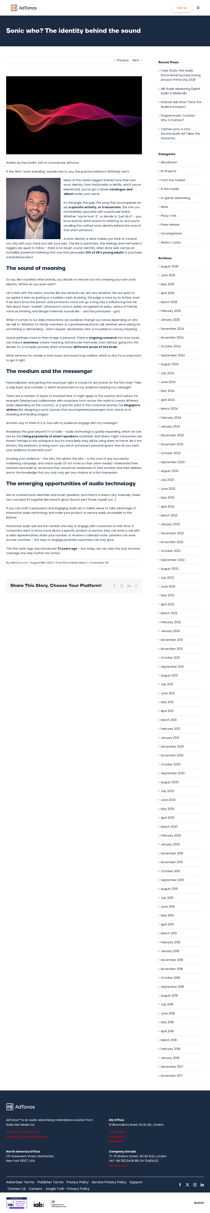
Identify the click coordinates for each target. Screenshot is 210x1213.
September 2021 (172, 667)
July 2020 (167, 791)
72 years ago (67, 549)
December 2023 (172, 435)
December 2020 (172, 747)
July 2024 (167, 373)
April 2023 (167, 507)
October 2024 (171, 346)
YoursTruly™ (117, 1132)
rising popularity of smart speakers (50, 436)
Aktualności (169, 162)
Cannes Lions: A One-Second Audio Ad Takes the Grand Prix (180, 133)
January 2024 (170, 426)
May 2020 (168, 809)
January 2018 (170, 1058)
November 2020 (172, 755)
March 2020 (169, 827)
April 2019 (167, 924)
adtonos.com (19, 563)
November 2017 (172, 1076)
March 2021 (169, 720)
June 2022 (168, 586)
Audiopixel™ (117, 1137)
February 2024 (171, 418)
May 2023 (167, 498)
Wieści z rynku (171, 242)
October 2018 (170, 978)
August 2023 (169, 471)
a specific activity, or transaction (94, 207)
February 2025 (171, 311)
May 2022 (167, 595)
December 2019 (172, 853)
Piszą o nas (168, 216)
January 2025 (170, 320)
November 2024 (172, 337)
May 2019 (167, 915)
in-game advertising (175, 198)
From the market (67, 563)
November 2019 (172, 862)
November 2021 (172, 649)
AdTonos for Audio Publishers (26, 1137)
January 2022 (170, 631)
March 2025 (169, 302)
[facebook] (180, 1184)
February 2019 (170, 942)
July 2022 (167, 578)
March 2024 (169, 409)
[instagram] (194, 1184)
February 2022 (171, 622)
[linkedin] (202, 1184)
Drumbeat (116, 1141)
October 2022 (170, 551)
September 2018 (172, 987)
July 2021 (167, 684)
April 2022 (167, 604)
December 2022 (172, 533)
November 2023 (172, 444)
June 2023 (168, 489)
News (82, 563)
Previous (123, 60)
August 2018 (169, 996)
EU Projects (168, 171)
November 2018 (172, 969)
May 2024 (168, 391)
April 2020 (168, 818)
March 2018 (169, 1040)
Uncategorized (171, 233)
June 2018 (168, 1013)
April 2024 (168, 400)
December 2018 (172, 960)
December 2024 (172, 329)
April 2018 (167, 1031)
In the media (170, 189)
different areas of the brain (95, 347)
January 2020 (170, 844)
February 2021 (170, 729)
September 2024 (173, 355)
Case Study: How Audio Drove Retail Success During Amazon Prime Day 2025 (181, 75)
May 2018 (167, 1022)
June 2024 (168, 382)
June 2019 (168, 907)
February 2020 (171, 835)
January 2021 (170, 738)
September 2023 (173, 462)
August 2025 (169, 266)
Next (136, 60)
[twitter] (187, 1184)
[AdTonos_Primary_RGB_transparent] (23, 5)
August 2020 (170, 782)
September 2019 (172, 880)
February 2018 (170, 1049)
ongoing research (103, 338)
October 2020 (171, 764)
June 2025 (168, 275)
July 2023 (167, 480)
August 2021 (169, 675)
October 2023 (170, 453)
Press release (170, 225)
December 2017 (172, 1067)
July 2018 (167, 1004)
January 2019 (170, 951)
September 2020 (173, 773)
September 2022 (173, 560)
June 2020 (168, 800)
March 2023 (169, 515)
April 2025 (167, 293)
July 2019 (167, 898)
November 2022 (172, 542)
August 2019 (169, 889)
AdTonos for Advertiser (22, 1132)
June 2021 (168, 693)
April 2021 (167, 711)
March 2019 (169, 933)
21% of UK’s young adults (105, 252)
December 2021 (172, 640)
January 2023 (170, 524)
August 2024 (170, 364)
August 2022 (169, 569)
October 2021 (170, 658)
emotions (30, 342)
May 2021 (167, 702)
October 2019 (170, 871)
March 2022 (169, 613)
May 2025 (167, 284)
